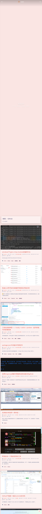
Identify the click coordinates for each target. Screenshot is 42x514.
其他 (17, 414)
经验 (8, 504)
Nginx (12, 260)
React (9, 298)
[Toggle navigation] (40, 2)
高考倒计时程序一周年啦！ (11, 413)
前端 (15, 338)
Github (9, 260)
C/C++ (5, 260)
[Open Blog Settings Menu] (39, 511)
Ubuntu (9, 384)
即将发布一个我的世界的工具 (11, 456)
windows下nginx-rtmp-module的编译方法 (16, 252)
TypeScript (13, 298)
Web (17, 298)
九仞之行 (22, 1)
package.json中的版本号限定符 (12, 345)
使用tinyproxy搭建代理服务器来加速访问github (17, 374)
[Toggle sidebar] (2, 2)
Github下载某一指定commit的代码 (13, 496)
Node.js (9, 338)
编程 (20, 254)
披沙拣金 (18, 254)
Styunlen (5, 254)
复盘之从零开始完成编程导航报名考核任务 (16, 288)
